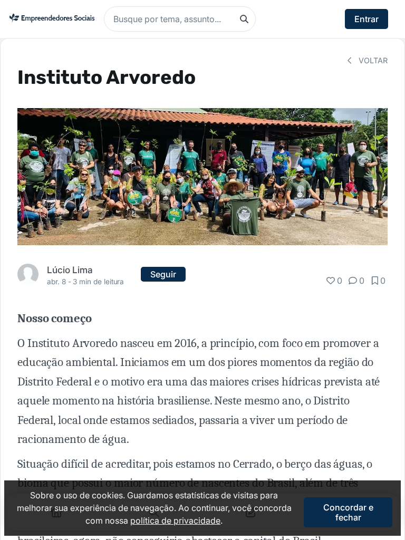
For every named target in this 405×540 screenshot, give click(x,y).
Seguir (163, 274)
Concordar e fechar (348, 512)
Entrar (366, 19)
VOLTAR (372, 60)
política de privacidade (175, 520)
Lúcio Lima (70, 269)
